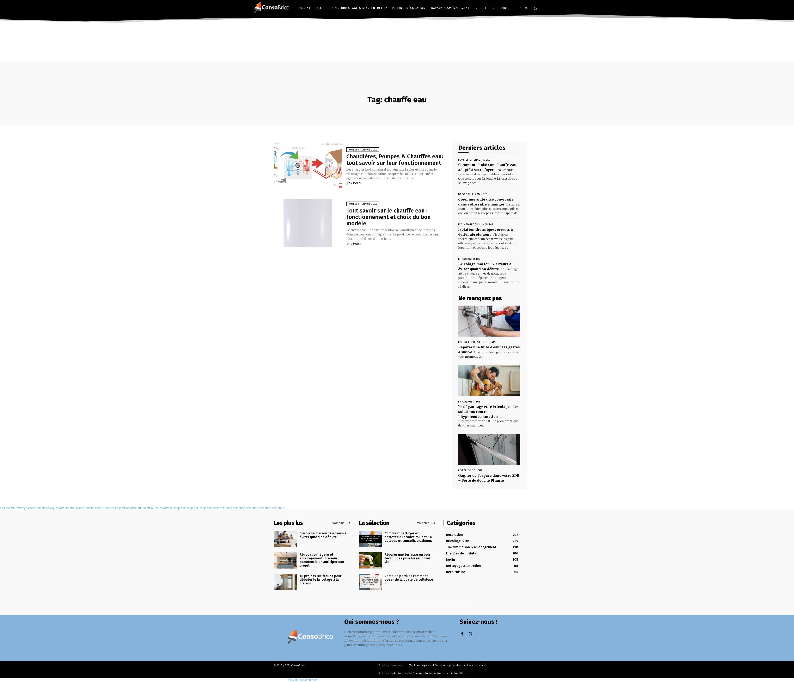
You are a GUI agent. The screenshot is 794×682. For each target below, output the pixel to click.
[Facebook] (520, 8)
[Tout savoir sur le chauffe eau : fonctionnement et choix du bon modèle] (308, 223)
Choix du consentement (303, 680)
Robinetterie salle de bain (477, 342)
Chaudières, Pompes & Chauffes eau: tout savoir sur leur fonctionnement (394, 159)
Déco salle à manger (473, 194)
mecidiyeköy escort (50, 508)
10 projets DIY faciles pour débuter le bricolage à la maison (320, 579)
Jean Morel (354, 183)
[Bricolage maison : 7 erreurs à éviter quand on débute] (285, 539)
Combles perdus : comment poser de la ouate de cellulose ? (409, 579)
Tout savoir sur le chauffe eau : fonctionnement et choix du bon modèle (388, 217)
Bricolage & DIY (469, 259)
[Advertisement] (397, 55)
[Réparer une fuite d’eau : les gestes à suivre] (489, 321)
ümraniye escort (26, 508)
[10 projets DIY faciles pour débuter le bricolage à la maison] (285, 582)
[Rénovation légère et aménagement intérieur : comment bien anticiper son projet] (285, 560)
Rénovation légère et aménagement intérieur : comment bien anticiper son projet (322, 560)
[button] (535, 8)
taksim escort (94, 508)
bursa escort (159, 508)
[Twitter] (526, 8)
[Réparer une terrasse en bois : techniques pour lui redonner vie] (370, 560)
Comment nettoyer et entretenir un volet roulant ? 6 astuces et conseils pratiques (408, 536)
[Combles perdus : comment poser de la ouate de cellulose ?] (370, 582)
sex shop (174, 508)
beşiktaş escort (114, 508)
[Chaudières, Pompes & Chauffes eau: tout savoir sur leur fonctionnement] (308, 166)
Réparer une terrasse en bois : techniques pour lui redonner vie (408, 558)
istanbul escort (75, 508)
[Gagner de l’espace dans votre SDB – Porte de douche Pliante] (489, 449)
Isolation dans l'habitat (475, 224)
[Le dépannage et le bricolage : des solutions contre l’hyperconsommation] (489, 380)
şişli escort (7, 508)
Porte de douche (470, 470)
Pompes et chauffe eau (362, 149)
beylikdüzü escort (138, 508)
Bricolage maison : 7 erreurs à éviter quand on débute (323, 535)
